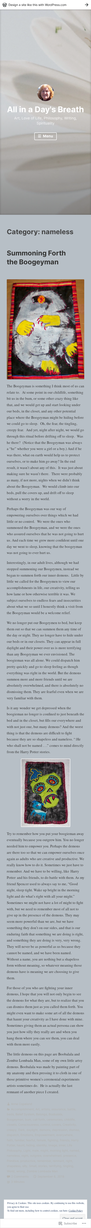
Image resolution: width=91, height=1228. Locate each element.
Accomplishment (22, 1109)
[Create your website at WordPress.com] (45, 4)
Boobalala (55, 1114)
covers (56, 1124)
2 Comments (20, 1176)
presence (69, 1155)
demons (44, 1130)
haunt (21, 1145)
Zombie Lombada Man (42, 1171)
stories (42, 1166)
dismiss (74, 1130)
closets (12, 1124)
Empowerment (45, 1135)
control (45, 1124)
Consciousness (28, 1124)
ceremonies (54, 1119)
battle (71, 1109)
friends (64, 1140)
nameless (13, 1155)
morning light (59, 1150)
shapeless (14, 1166)
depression (59, 1130)
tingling (68, 1166)
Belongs (41, 1114)
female (41, 1140)
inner (62, 1145)
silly (24, 1166)
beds (10, 1114)
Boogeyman (15, 1119)
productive (27, 1161)
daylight (32, 1130)
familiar (19, 1140)
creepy (12, 1130)
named (74, 1150)
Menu (47, 136)
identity (41, 1145)
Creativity (69, 1124)
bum (28, 1119)
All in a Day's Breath (45, 109)
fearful (30, 1140)
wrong (20, 1171)
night (24, 1155)
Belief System (24, 1114)
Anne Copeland (21, 1104)
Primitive (13, 1161)
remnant (58, 1161)
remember (44, 1161)
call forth (39, 1119)
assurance (58, 1109)
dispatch (13, 1135)
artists (45, 1109)
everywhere (64, 1135)
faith (10, 1140)
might (44, 1150)
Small (32, 1166)
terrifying (55, 1166)
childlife (69, 1119)
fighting (53, 1140)
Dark (21, 1130)
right (69, 1161)
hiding (30, 1145)
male (35, 1150)
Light (26, 1150)
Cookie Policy (76, 1210)
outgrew (35, 1155)
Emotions (27, 1135)
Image (52, 1145)
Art (38, 1109)
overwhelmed (52, 1155)
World (11, 1171)
